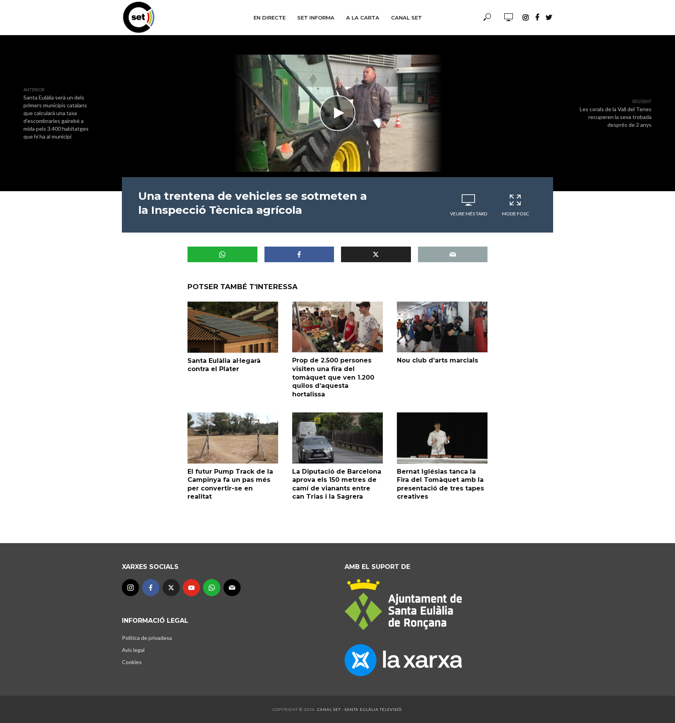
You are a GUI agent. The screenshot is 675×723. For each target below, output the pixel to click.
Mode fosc (515, 214)
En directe (270, 17)
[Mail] (232, 587)
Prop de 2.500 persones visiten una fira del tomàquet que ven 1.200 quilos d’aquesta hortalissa (333, 377)
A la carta (362, 17)
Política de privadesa (147, 637)
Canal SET (406, 17)
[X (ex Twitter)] (171, 587)
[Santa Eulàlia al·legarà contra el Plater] (233, 327)
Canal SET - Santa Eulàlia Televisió (359, 709)
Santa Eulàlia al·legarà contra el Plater (224, 365)
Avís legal (133, 650)
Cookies (132, 662)
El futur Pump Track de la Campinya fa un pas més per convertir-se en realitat (230, 484)
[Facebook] (150, 587)
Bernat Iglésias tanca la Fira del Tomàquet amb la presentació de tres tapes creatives (440, 484)
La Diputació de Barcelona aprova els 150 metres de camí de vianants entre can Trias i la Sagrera (336, 484)
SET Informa (315, 17)
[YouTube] (191, 587)
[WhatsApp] (211, 587)
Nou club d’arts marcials (437, 360)
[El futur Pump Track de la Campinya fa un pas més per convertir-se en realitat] (233, 437)
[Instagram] (130, 587)
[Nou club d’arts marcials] (442, 327)
